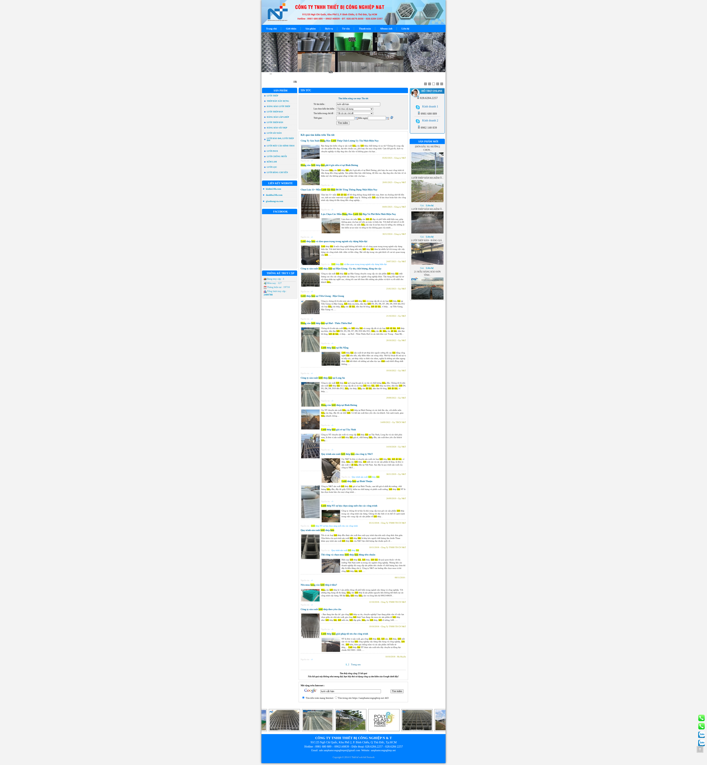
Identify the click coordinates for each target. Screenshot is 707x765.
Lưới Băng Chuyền (277, 172)
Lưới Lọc (272, 167)
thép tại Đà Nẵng (335, 347)
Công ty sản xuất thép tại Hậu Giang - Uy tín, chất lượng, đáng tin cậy (341, 268)
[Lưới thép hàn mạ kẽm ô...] (427, 170)
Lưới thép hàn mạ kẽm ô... (427, 146)
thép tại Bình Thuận (357, 481)
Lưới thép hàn (275, 122)
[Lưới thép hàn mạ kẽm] (359, 730)
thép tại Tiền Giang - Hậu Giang (322, 296)
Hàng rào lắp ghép (278, 117)
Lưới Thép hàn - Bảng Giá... (427, 209)
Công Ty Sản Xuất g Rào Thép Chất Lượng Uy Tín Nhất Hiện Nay (340, 140)
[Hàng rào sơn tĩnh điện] (425, 730)
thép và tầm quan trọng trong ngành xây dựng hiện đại (334, 241)
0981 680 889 (323, 746)
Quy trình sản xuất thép (317, 530)
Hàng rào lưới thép (278, 106)
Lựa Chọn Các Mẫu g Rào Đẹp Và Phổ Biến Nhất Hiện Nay (358, 214)
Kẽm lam (272, 162)
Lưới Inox (272, 151)
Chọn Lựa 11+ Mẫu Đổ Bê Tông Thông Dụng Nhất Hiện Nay (339, 189)
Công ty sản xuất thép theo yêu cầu (321, 609)
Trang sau (356, 664)
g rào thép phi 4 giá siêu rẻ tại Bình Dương (329, 165)
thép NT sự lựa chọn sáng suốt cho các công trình (349, 505)
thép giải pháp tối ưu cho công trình (344, 633)
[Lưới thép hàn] (392, 730)
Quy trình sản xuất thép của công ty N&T (347, 454)
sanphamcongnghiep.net (383, 750)
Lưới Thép (272, 96)
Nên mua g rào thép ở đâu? (319, 584)
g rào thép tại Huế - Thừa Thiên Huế (326, 323)
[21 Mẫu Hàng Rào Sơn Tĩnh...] (427, 268)
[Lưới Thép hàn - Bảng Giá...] (427, 233)
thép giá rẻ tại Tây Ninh (338, 429)
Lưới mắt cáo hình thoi (280, 146)
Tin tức (305, 90)
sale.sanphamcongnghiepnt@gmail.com (339, 750)
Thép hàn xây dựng (278, 101)
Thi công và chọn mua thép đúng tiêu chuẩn (348, 554)
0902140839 (341, 746)
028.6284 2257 (394, 746)
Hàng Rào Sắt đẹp (277, 128)
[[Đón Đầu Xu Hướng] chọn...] (427, 299)
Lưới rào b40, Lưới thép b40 (280, 139)
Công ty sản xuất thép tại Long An (323, 377)
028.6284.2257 (374, 746)
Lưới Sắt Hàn (274, 133)
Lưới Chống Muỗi (277, 156)
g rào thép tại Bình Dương (339, 405)
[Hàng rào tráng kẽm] (292, 730)
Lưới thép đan (275, 112)
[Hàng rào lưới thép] (326, 730)
